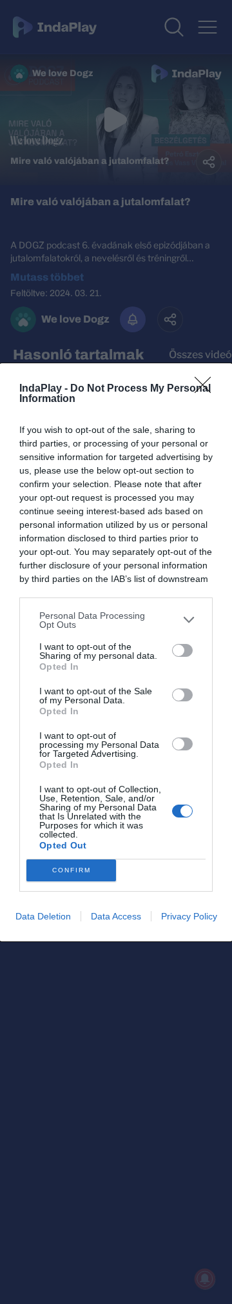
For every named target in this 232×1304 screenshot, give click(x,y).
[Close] (207, 389)
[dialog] (116, 652)
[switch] (182, 650)
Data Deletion (43, 916)
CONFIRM (71, 870)
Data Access (116, 916)
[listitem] (116, 620)
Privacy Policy (189, 916)
